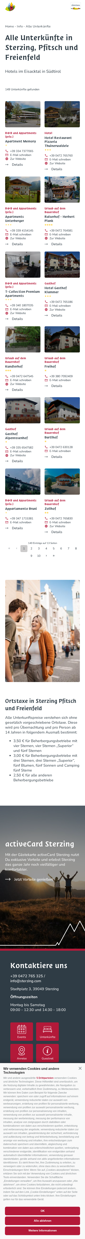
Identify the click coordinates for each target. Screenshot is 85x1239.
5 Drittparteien (45, 1078)
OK (43, 1210)
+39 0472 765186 (61, 302)
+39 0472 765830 (61, 518)
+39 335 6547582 (21, 448)
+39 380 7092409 (61, 376)
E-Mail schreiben (20, 155)
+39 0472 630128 (61, 447)
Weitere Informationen (42, 1230)
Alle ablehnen (42, 1220)
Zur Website (18, 159)
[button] (80, 1068)
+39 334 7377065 (21, 151)
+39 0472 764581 (61, 231)
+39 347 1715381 (21, 518)
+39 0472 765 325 (26, 976)
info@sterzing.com (25, 980)
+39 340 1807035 (21, 305)
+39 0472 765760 (61, 156)
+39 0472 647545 (21, 376)
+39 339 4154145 (21, 231)
